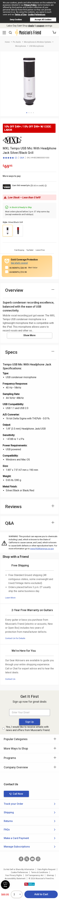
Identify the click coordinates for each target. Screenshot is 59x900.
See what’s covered (19, 263)
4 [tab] (33, 112)
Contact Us (10, 679)
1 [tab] (26, 112)
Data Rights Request (46, 869)
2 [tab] (29, 112)
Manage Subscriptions (17, 846)
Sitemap (50, 875)
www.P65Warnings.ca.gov (42, 548)
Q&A (22, 157)
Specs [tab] (11, 352)
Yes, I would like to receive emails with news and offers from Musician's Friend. (28, 728)
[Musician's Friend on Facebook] (21, 859)
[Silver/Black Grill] (7, 230)
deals (31, 25)
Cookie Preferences (36, 14)
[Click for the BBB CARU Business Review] (29, 884)
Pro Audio (17, 42)
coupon (40, 25)
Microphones (20, 46)
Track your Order (13, 803)
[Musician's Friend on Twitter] (27, 859)
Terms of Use (21, 14)
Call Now (18, 793)
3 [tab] (31, 112)
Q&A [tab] (9, 523)
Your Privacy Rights (13, 875)
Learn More (10, 597)
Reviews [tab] (13, 506)
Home (7, 42)
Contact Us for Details (15, 638)
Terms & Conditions (39, 872)
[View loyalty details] (46, 186)
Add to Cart (41, 894)
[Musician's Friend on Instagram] (38, 859)
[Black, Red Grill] (18, 230)
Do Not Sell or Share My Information (19, 869)
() (10, 157)
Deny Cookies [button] (16, 19)
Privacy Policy (30, 5)
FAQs (7, 829)
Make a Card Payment (16, 838)
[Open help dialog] (5, 884)
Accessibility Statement (15, 878)
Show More (29, 335)
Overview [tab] (14, 290)
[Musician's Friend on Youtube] (32, 859)
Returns (8, 821)
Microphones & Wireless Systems (37, 42)
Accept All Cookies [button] (43, 19)
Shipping (9, 812)
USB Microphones (36, 46)
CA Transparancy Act (34, 875)
